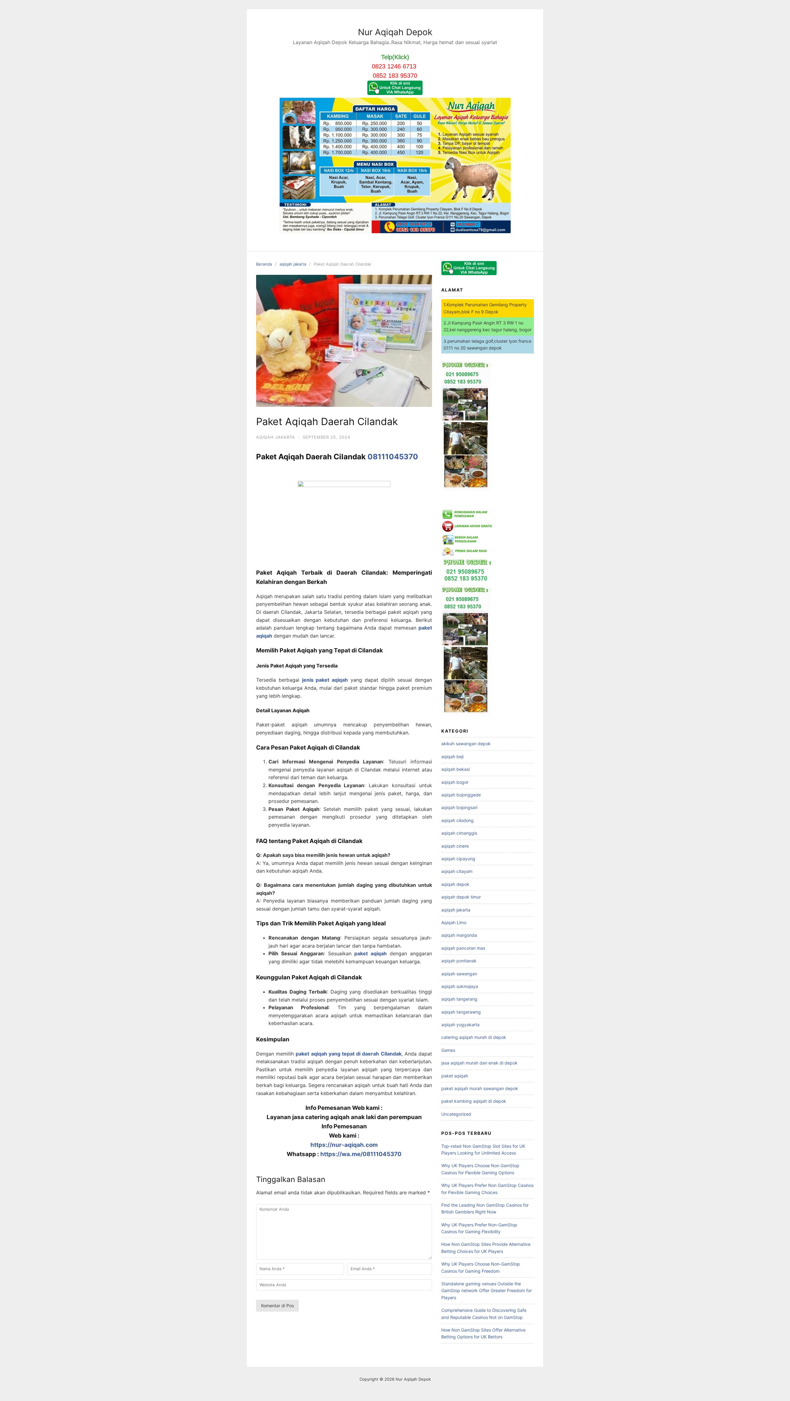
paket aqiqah (370, 953)
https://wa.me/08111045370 (360, 1154)
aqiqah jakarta (293, 264)
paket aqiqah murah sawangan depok (479, 1088)
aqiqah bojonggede (461, 794)
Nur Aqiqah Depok (395, 32)
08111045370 (393, 456)
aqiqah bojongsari (459, 807)
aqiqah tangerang (459, 999)
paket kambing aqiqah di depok (473, 1101)
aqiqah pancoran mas (463, 948)
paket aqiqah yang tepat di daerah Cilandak (348, 1054)
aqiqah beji (452, 756)
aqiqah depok (455, 884)
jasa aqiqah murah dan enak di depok (479, 1062)
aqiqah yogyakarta (460, 1024)
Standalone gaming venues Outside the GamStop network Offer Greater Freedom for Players (486, 1290)
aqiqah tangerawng (461, 1012)
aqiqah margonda (459, 935)
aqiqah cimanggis (459, 833)
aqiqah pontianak (458, 960)
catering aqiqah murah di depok (473, 1037)
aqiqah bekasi (455, 769)
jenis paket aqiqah (325, 680)
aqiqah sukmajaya (459, 986)
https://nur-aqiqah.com (344, 1144)
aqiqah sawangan (459, 973)
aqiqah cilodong (457, 820)
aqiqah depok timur (461, 896)
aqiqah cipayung (458, 858)
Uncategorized (456, 1114)
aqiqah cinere (455, 846)
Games (448, 1050)
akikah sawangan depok (466, 743)
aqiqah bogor (454, 782)
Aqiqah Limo (453, 922)
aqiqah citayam (456, 871)
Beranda (264, 264)
